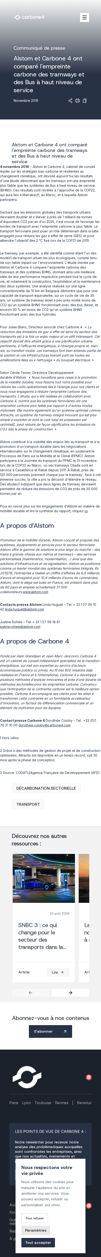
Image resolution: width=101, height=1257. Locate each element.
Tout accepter (38, 1242)
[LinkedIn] (89, 1077)
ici (86, 511)
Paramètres (35, 1230)
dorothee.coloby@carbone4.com (44, 725)
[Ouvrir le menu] (84, 17)
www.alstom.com (35, 592)
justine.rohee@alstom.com (20, 627)
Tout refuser (34, 1218)
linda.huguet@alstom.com (24, 609)
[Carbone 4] (27, 1077)
